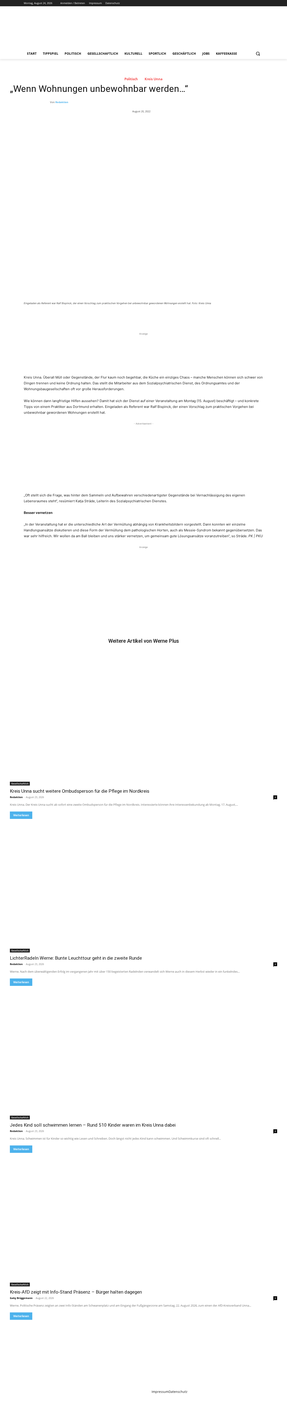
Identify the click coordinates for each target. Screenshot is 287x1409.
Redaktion (61, 102)
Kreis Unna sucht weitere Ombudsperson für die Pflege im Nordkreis (79, 791)
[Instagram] (242, 3)
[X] (248, 3)
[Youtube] (260, 3)
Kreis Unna (154, 79)
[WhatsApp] (86, 315)
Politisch (131, 79)
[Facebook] (235, 3)
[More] (97, 315)
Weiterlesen (21, 815)
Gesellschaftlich (19, 783)
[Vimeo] (254, 3)
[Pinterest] (76, 315)
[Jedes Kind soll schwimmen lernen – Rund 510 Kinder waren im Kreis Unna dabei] (143, 1052)
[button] (257, 53)
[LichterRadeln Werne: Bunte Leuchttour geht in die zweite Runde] (143, 885)
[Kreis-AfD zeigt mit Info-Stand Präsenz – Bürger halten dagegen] (143, 1219)
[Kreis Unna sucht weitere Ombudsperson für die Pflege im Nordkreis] (143, 719)
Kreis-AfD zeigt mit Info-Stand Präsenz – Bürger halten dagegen (76, 1292)
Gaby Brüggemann (21, 1298)
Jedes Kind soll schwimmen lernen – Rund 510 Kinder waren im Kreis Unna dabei (93, 1125)
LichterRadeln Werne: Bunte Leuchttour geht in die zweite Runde (76, 958)
